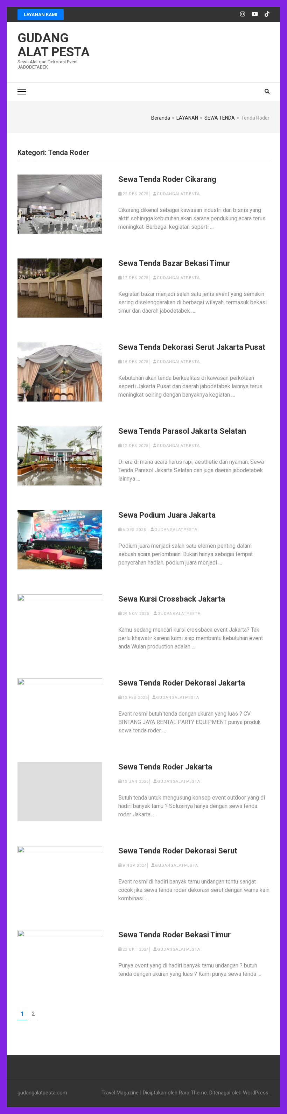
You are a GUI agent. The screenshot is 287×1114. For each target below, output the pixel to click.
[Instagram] (242, 14)
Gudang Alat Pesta (54, 45)
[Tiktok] (267, 14)
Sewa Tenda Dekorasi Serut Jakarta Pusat (191, 347)
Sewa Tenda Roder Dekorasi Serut (177, 850)
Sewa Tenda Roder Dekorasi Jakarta (181, 683)
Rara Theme (193, 1093)
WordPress (255, 1093)
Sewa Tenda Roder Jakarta (165, 766)
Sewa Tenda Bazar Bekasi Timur (174, 263)
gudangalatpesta (178, 194)
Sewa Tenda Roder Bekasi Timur (174, 934)
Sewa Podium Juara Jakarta (167, 515)
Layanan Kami (40, 14)
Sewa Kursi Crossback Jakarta (171, 599)
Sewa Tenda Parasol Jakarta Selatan (182, 431)
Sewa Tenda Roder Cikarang (167, 179)
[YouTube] (255, 14)
